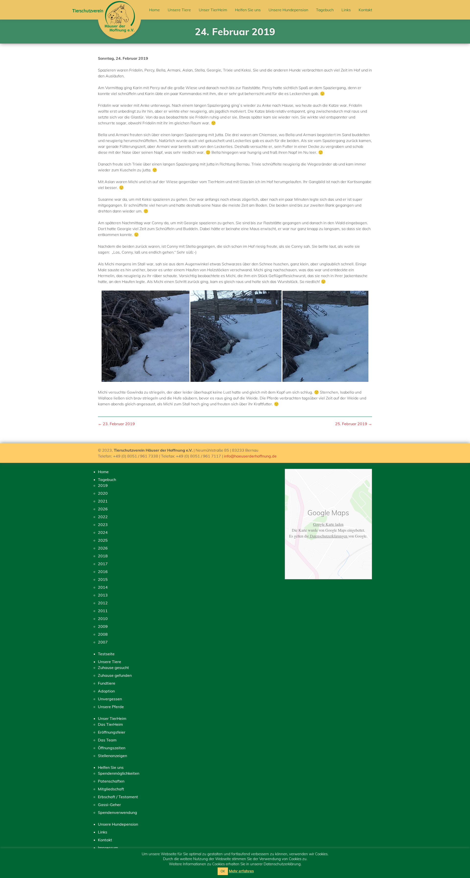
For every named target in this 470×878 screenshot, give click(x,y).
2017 (103, 563)
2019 (103, 485)
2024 (103, 532)
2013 (103, 595)
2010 (103, 618)
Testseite (106, 653)
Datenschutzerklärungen (328, 536)
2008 (103, 634)
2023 (103, 524)
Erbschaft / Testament (118, 796)
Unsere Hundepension (288, 9)
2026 (103, 508)
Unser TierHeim (213, 9)
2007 (103, 642)
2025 (103, 540)
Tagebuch (325, 9)
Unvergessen (110, 698)
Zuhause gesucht (113, 667)
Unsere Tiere (179, 9)
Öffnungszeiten (111, 747)
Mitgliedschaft (111, 788)
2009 (103, 626)
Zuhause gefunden (115, 675)
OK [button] (223, 871)
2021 (103, 501)
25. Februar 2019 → (353, 423)
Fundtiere (106, 683)
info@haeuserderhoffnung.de (250, 456)
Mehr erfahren (241, 871)
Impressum (108, 847)
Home (154, 9)
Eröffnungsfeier (111, 732)
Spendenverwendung (117, 812)
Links (346, 9)
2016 (103, 571)
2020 (103, 493)
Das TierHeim (110, 724)
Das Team (107, 740)
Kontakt (365, 9)
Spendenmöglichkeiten (118, 773)
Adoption (106, 691)
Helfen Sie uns (248, 9)
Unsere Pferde (111, 706)
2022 (103, 516)
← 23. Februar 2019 (116, 423)
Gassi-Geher (109, 804)
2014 (103, 587)
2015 (103, 579)
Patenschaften (111, 781)
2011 (103, 610)
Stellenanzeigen (112, 755)
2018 (103, 555)
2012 (103, 602)
